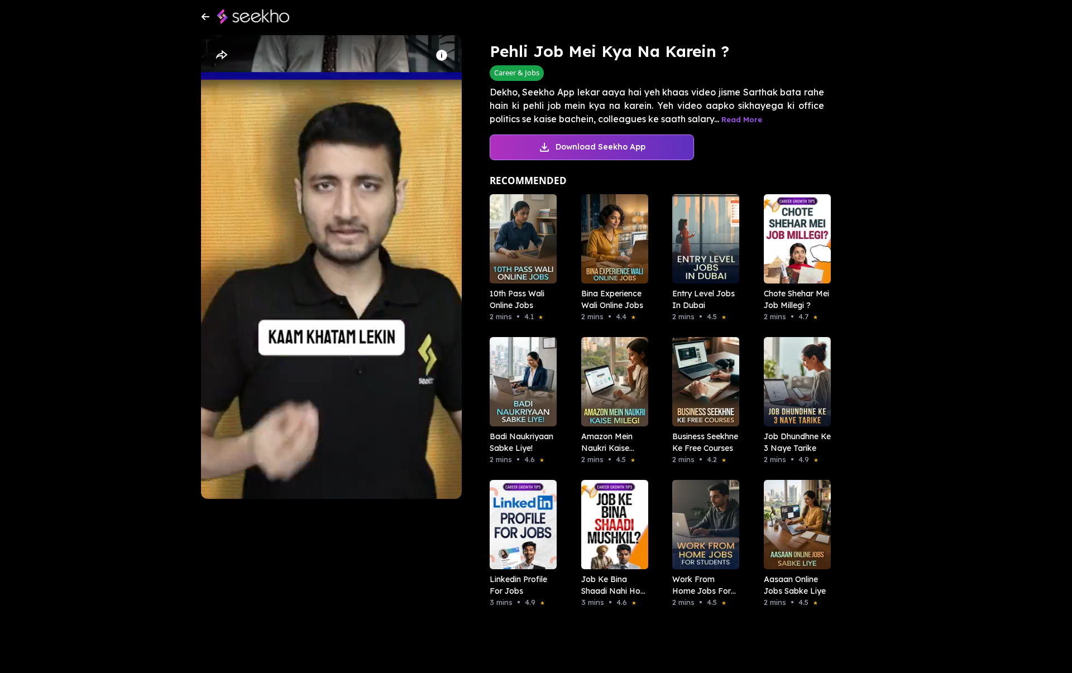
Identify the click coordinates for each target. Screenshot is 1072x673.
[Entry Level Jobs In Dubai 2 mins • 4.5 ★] (702, 238)
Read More (741, 119)
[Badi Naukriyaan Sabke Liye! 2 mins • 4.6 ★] (520, 381)
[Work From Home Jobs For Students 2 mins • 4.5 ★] (702, 524)
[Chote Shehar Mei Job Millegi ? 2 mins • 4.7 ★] (794, 238)
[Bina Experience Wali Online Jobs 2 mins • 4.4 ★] (611, 238)
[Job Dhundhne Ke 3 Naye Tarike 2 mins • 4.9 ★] (794, 381)
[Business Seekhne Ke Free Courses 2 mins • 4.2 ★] (702, 381)
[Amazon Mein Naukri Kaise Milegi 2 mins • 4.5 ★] (611, 381)
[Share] (221, 55)
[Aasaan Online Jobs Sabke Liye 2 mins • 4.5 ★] (794, 524)
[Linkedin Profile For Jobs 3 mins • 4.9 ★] (520, 524)
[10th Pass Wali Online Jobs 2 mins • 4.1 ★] (520, 238)
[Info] (441, 55)
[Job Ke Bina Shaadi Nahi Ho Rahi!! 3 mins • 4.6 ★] (611, 524)
